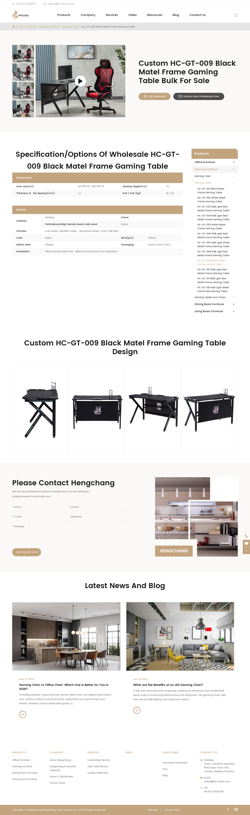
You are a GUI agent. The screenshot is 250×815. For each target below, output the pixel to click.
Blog (176, 15)
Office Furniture (205, 162)
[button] (23, 46)
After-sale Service (97, 766)
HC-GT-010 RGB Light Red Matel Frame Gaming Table (213, 271)
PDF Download (154, 96)
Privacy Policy (173, 810)
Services (112, 15)
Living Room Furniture (209, 311)
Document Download (175, 763)
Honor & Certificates (61, 777)
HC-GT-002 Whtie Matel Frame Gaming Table (211, 199)
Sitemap (153, 810)
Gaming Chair (203, 176)
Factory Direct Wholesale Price (199, 96)
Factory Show (57, 783)
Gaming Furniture (49, 27)
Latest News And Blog (125, 586)
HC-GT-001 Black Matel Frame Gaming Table (210, 190)
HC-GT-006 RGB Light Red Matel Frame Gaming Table (213, 235)
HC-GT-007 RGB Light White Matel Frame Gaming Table (213, 244)
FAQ (165, 769)
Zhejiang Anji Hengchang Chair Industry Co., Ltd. (55, 810)
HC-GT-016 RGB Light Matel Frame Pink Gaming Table (213, 289)
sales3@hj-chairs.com (61, 4)
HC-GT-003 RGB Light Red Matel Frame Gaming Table (213, 208)
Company (88, 15)
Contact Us (198, 15)
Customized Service (98, 760)
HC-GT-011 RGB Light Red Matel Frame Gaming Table (213, 280)
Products (63, 15)
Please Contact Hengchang (63, 483)
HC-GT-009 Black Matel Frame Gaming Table (108, 27)
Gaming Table (70, 27)
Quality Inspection (97, 773)
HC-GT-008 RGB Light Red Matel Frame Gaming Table (213, 253)
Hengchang (174, 551)
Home (19, 27)
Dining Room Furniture (209, 304)
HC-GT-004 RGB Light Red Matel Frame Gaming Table (213, 217)
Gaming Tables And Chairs (210, 297)
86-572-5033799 (26, 4)
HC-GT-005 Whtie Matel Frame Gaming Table (211, 226)
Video (132, 15)
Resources (154, 15)
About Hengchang (60, 760)
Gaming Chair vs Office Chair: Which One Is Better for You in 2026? (64, 687)
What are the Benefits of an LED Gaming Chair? (168, 685)
